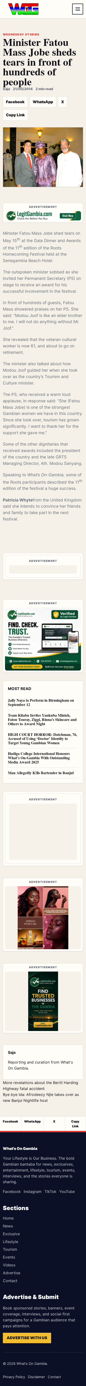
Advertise (11, 1272)
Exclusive (11, 1233)
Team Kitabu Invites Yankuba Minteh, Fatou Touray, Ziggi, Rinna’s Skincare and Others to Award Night (42, 719)
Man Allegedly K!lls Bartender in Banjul (41, 772)
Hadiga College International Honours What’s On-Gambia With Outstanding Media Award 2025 (39, 758)
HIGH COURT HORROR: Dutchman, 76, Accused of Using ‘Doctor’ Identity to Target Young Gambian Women (42, 739)
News (8, 1226)
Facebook (15, 101)
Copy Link (15, 114)
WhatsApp (43, 101)
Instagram (33, 1191)
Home (8, 1218)
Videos (9, 1265)
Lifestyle (10, 1241)
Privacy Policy (14, 1377)
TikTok (50, 1191)
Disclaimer (36, 1377)
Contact (10, 1280)
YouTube (67, 1191)
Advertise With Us (27, 1337)
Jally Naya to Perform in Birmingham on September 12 (41, 702)
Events (9, 1257)
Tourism (10, 1249)
